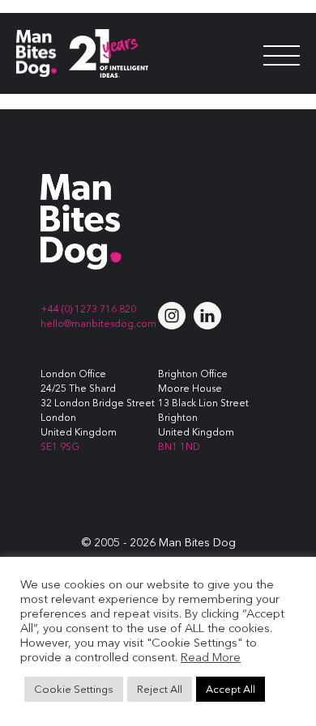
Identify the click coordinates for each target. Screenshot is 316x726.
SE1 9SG (60, 446)
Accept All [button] (230, 688)
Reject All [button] (159, 688)
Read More (211, 657)
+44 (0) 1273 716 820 (88, 309)
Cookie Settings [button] (73, 688)
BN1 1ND (179, 446)
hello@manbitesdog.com (98, 323)
